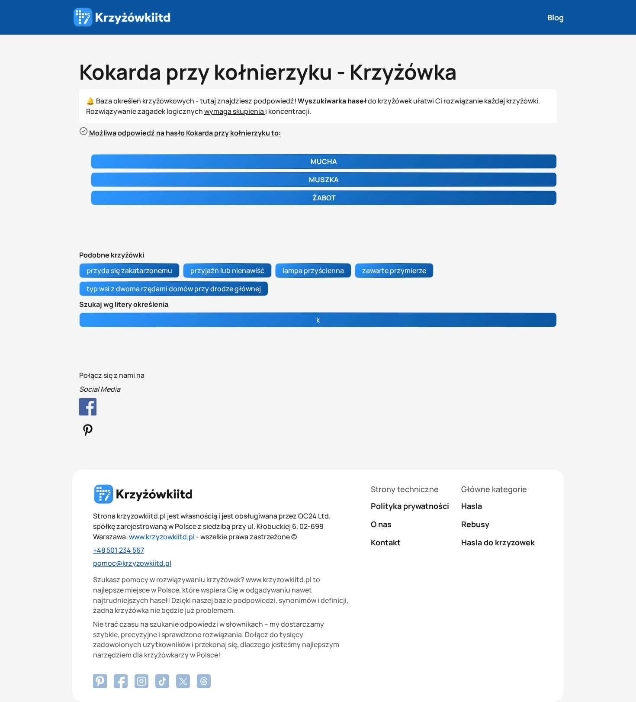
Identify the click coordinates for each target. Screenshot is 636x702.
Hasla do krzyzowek (498, 542)
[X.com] (183, 681)
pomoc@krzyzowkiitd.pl (132, 563)
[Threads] (204, 681)
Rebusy (475, 524)
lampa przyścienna (313, 270)
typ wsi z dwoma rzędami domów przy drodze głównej (174, 288)
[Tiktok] (162, 681)
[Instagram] (141, 681)
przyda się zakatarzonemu (129, 270)
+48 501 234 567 (118, 550)
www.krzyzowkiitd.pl (162, 536)
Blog (555, 17)
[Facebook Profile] (318, 408)
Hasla (471, 506)
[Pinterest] (121, 681)
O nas (381, 524)
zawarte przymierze (394, 270)
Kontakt (386, 542)
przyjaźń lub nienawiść (227, 270)
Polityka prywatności (410, 506)
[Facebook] (100, 681)
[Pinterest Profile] (318, 432)
